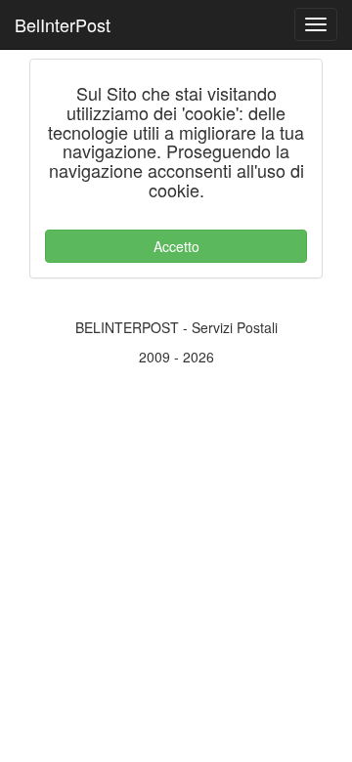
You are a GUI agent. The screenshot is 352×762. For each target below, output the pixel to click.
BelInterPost (62, 24)
